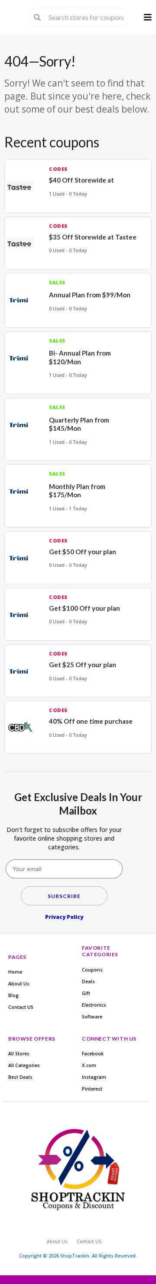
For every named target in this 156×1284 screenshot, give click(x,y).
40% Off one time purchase (91, 721)
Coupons (92, 970)
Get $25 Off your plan (82, 665)
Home (15, 972)
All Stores (18, 1054)
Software (92, 1017)
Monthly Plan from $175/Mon (77, 490)
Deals (88, 981)
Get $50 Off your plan (82, 552)
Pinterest (92, 1089)
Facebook (93, 1054)
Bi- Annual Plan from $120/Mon (80, 357)
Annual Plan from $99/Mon (89, 295)
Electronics (94, 1005)
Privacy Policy (64, 917)
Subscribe (64, 896)
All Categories (24, 1065)
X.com (89, 1065)
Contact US (20, 1007)
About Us (18, 984)
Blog (13, 995)
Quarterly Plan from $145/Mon (79, 424)
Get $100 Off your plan (84, 608)
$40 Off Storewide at (81, 180)
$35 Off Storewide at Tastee (92, 237)
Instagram (94, 1077)
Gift (86, 993)
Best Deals (20, 1077)
